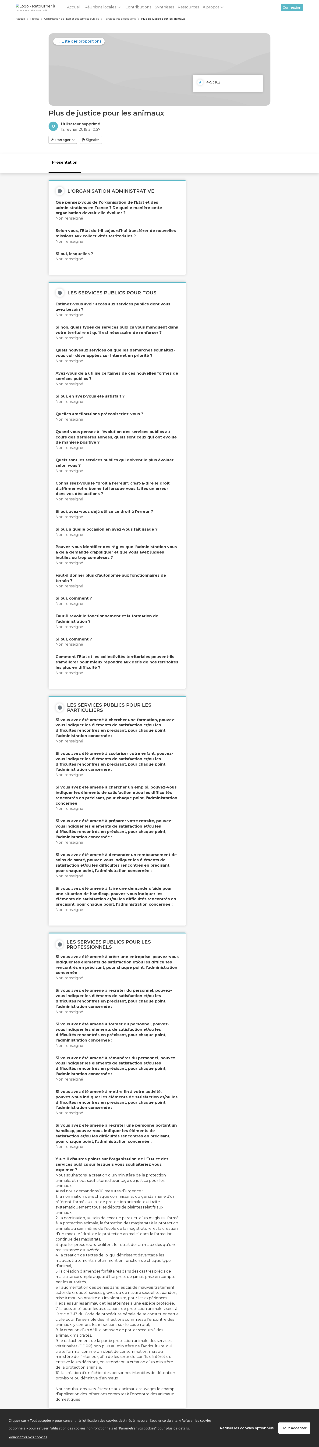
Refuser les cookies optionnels (247, 1428)
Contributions (138, 7)
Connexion (292, 7)
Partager (63, 140)
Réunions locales (100, 7)
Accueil (74, 7)
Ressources (188, 7)
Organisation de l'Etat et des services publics (71, 18)
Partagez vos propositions (120, 18)
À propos (211, 7)
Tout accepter (294, 1428)
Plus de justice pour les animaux (163, 18)
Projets (34, 18)
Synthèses (164, 7)
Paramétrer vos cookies (28, 1437)
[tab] (65, 163)
